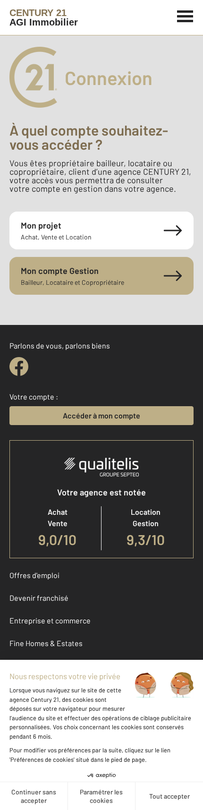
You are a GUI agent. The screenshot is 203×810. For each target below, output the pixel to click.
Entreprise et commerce (50, 620)
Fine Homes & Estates (46, 643)
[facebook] (18, 366)
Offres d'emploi (34, 575)
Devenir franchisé (38, 597)
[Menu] (185, 15)
